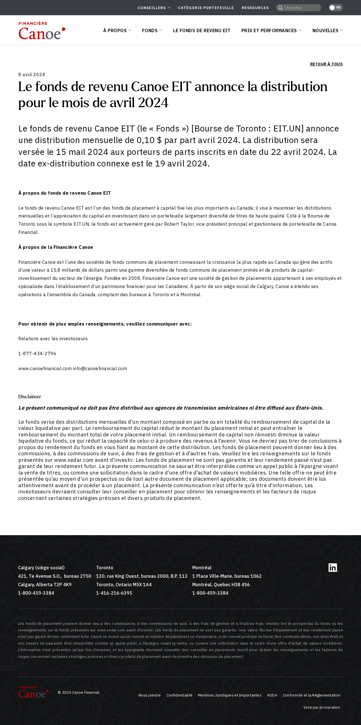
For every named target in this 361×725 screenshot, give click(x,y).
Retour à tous (326, 64)
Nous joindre (149, 695)
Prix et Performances (269, 30)
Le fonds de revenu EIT (201, 30)
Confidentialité (179, 695)
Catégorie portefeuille (206, 7)
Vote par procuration (321, 707)
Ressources (255, 7)
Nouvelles (325, 30)
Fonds (150, 30)
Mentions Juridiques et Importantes (229, 695)
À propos (115, 30)
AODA (272, 695)
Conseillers (152, 8)
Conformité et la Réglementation (311, 695)
